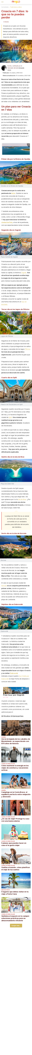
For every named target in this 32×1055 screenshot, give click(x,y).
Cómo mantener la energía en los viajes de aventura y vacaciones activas (15, 768)
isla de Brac (22, 499)
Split (10, 417)
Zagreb (23, 272)
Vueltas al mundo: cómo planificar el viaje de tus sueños (15, 868)
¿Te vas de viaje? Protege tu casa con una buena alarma (15, 820)
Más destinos (5, 890)
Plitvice (27, 349)
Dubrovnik (14, 673)
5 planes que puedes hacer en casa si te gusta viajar (13, 844)
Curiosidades (5, 7)
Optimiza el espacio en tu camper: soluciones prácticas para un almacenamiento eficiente (15, 918)
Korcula (4, 586)
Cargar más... (16, 925)
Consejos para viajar (8, 763)
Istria (13, 193)
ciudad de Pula (7, 222)
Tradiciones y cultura (16, 7)
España (3, 737)
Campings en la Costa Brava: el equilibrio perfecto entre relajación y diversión (15, 794)
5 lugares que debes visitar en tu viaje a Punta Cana (15, 893)
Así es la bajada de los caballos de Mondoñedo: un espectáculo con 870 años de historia (15, 741)
